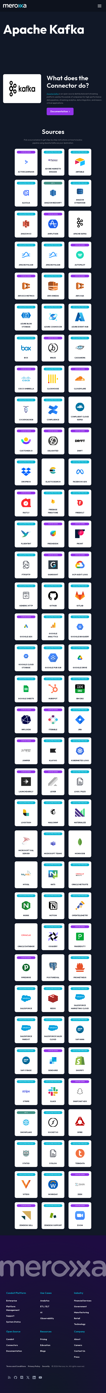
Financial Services (82, 1300)
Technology (79, 1324)
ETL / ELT (44, 1306)
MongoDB (80, 853)
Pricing (43, 1339)
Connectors (12, 1345)
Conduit (10, 1339)
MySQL (26, 884)
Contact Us (79, 1351)
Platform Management (13, 1308)
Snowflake (26, 1132)
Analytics (44, 1300)
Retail (77, 1318)
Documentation (59, 111)
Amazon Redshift (53, 203)
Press (77, 1357)
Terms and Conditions (16, 1366)
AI (41, 1312)
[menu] (100, 6)
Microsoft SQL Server (26, 852)
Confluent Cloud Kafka (80, 418)
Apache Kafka (53, 94)
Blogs (43, 1351)
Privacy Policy (34, 1366)
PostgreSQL (53, 977)
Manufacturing (81, 1312)
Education (45, 1345)
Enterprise (11, 1300)
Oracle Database (26, 946)
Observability (47, 1318)
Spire (79, 1132)
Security (46, 1366)
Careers (78, 1345)
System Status (13, 1321)
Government (80, 1306)
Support (10, 1316)
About (77, 1339)
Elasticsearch (53, 482)
